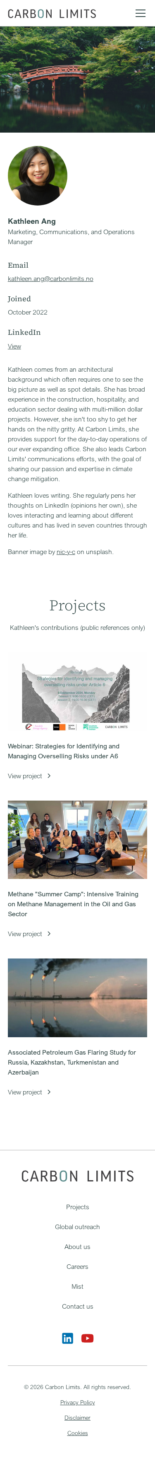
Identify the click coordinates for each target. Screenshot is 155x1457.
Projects (77, 1207)
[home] (52, 13)
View (14, 346)
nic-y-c (66, 551)
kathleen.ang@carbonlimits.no (50, 278)
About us (77, 1246)
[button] (139, 13)
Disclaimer (77, 1417)
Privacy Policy (77, 1402)
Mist (77, 1286)
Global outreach (77, 1226)
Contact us (77, 1306)
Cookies (77, 1432)
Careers (77, 1266)
